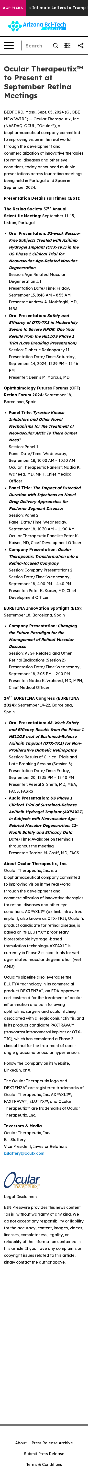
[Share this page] (80, 45)
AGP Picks (13, 8)
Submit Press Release (44, 1453)
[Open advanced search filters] (67, 45)
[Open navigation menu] (9, 45)
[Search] (55, 45)
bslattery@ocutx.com (24, 1153)
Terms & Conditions (44, 1464)
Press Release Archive (52, 1442)
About (21, 1442)
